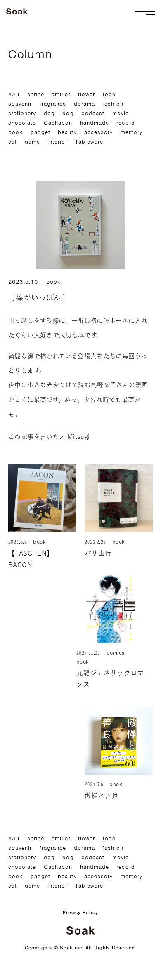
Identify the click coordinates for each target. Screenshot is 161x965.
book (15, 132)
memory (131, 132)
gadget (40, 132)
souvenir (20, 103)
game (32, 141)
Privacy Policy (80, 912)
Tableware (89, 141)
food (109, 94)
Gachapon (58, 122)
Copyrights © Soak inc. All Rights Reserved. (81, 947)
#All (13, 94)
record (125, 122)
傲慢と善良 (105, 795)
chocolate (22, 122)
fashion (112, 103)
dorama (84, 103)
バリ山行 (98, 553)
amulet (61, 94)
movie (120, 113)
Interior (57, 141)
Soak (17, 11)
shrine (35, 94)
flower (86, 94)
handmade (94, 122)
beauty (67, 132)
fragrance (53, 103)
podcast (92, 113)
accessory (98, 132)
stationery (22, 113)
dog (49, 113)
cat (12, 141)
